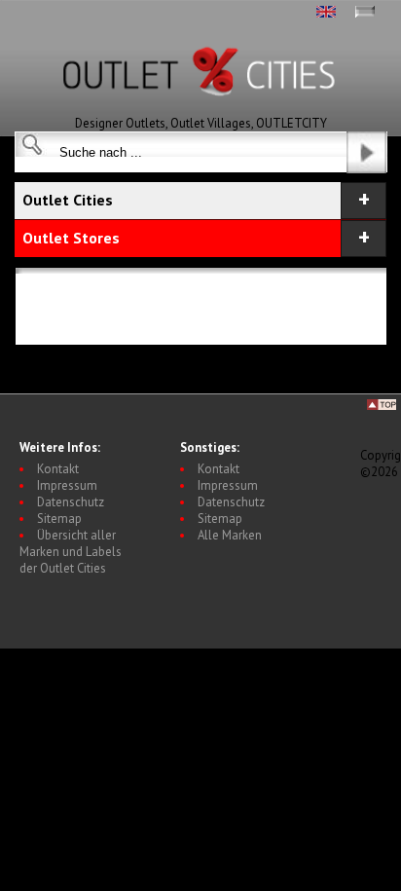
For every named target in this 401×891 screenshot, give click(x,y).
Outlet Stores (71, 237)
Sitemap (59, 518)
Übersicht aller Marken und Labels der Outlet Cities (70, 551)
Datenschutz (70, 502)
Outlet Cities (67, 199)
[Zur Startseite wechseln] (200, 110)
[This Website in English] (326, 13)
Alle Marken (230, 535)
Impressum (67, 485)
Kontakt (58, 469)
